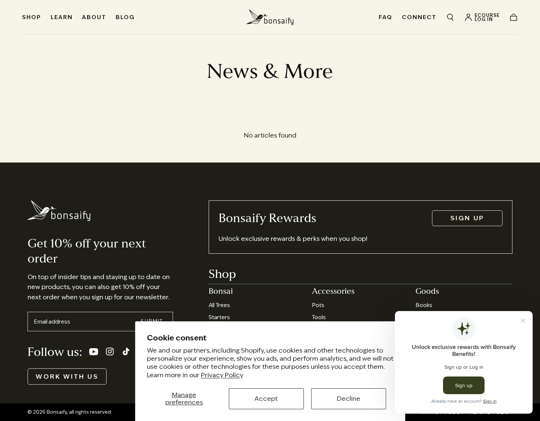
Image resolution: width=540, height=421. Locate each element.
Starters (219, 317)
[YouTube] (94, 351)
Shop (31, 17)
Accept (266, 399)
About (94, 17)
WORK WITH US (67, 376)
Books (423, 305)
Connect (419, 17)
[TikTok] (126, 351)
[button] (450, 17)
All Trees (219, 305)
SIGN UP (467, 218)
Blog (125, 17)
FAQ (385, 17)
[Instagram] (110, 351)
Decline (348, 399)
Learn (62, 17)
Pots (318, 305)
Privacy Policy (222, 375)
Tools (319, 317)
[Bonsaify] (59, 210)
